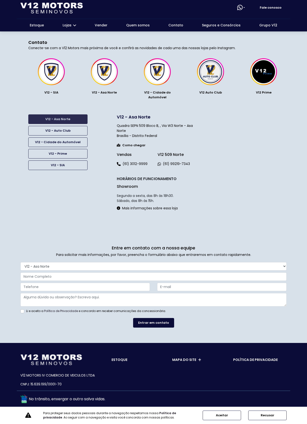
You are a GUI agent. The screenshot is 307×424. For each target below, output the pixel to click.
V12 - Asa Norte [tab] (57, 119)
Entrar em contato (153, 322)
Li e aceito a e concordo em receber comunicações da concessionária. (96, 311)
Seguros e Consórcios (221, 25)
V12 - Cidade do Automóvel (157, 95)
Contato (175, 25)
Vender (101, 25)
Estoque (37, 25)
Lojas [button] (67, 25)
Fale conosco (271, 7)
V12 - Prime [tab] (58, 153)
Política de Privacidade (61, 311)
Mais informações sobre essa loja (150, 208)
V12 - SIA (51, 92)
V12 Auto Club (210, 92)
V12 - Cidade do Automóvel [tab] (58, 142)
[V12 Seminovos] (51, 8)
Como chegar (134, 145)
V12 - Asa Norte (104, 92)
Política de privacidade (255, 359)
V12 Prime (264, 92)
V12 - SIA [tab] (58, 165)
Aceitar (222, 415)
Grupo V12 (268, 25)
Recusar (267, 415)
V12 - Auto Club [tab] (58, 130)
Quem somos (138, 25)
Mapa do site (184, 359)
